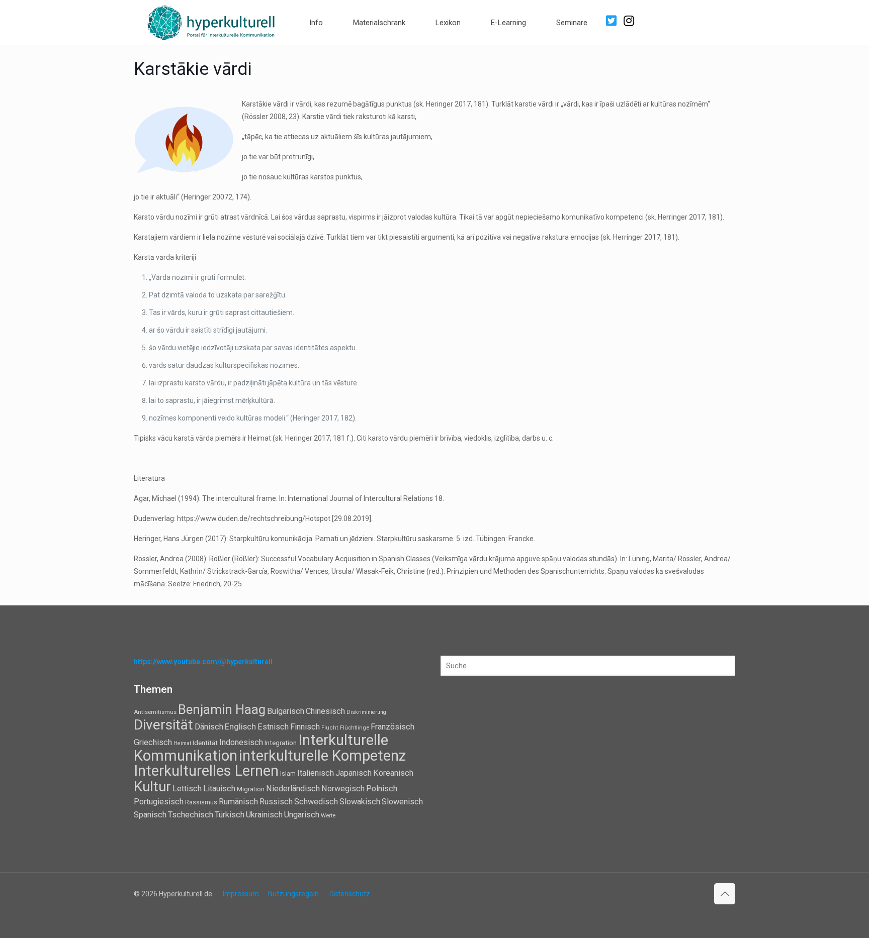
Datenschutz (349, 894)
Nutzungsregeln (293, 894)
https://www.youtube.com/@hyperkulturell (203, 662)
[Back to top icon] (724, 893)
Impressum (241, 894)
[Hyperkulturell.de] (211, 21)
